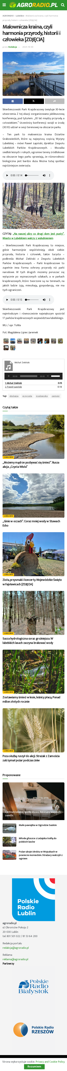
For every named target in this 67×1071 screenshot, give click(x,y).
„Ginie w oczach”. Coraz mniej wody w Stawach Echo (31, 523)
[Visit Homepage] (33, 5)
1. (13, 383)
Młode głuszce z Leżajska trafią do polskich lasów (38, 840)
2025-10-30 (27, 47)
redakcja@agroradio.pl (16, 948)
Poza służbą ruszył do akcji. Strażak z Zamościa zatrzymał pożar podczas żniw (31, 758)
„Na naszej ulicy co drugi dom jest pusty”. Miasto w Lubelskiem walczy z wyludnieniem (33, 236)
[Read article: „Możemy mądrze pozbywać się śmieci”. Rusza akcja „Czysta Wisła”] (33, 437)
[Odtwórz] (9, 376)
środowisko (42, 396)
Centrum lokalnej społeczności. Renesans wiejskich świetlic (32, 814)
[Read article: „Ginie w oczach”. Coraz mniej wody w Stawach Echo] (33, 495)
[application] (33, 376)
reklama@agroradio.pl (15, 959)
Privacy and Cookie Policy (50, 1062)
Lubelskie (8, 457)
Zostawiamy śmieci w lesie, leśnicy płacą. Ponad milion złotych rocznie (31, 699)
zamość (56, 396)
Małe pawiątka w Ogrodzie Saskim (38, 825)
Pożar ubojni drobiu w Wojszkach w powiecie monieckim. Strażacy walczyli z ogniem (41, 855)
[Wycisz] (48, 376)
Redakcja (12, 47)
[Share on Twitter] (34, 101)
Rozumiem (34, 1066)
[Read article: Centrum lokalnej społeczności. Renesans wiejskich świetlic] (33, 804)
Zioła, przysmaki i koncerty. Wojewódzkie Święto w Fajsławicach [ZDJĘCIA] (32, 582)
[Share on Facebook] (13, 101)
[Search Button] (62, 5)
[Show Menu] (4, 5)
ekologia (14, 396)
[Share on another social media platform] (54, 101)
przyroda (27, 396)
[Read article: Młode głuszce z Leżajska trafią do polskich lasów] (9, 841)
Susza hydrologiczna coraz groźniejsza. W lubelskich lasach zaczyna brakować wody (28, 641)
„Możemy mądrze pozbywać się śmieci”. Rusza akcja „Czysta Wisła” (31, 464)
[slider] (56, 376)
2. (13, 387)
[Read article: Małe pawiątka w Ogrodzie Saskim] (9, 828)
